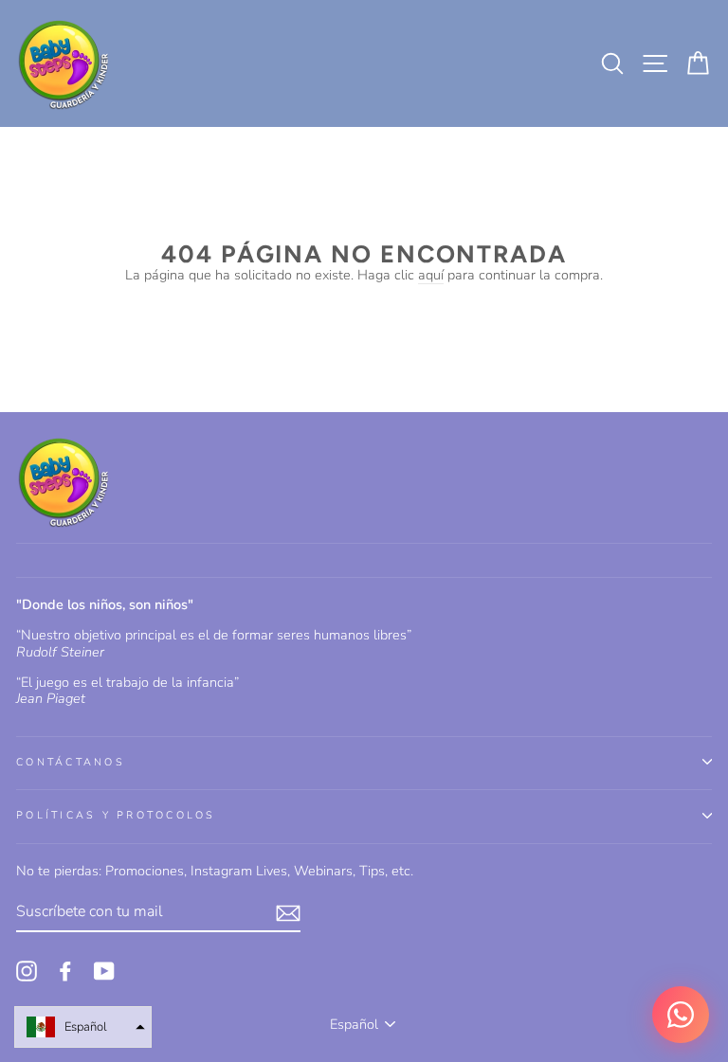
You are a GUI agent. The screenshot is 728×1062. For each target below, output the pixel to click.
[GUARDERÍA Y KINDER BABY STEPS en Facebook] (65, 971)
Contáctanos (70, 762)
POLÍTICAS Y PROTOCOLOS (116, 815)
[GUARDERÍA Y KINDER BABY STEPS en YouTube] (104, 971)
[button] (83, 1027)
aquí (431, 275)
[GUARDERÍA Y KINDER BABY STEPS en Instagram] (26, 971)
